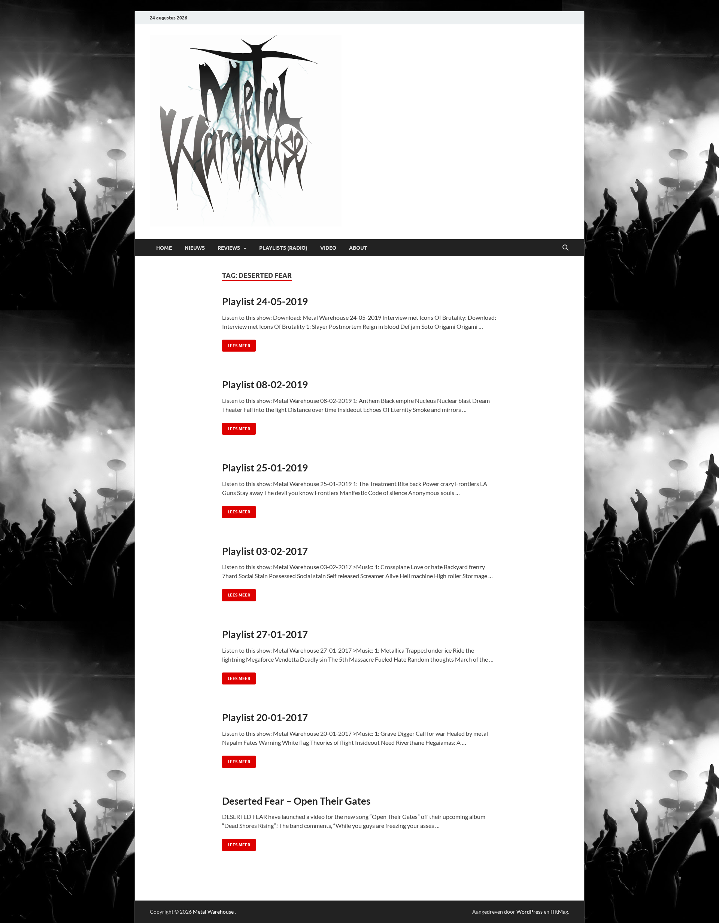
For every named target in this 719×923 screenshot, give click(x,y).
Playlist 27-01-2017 (265, 634)
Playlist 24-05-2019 (265, 301)
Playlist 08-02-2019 (265, 385)
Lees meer (236, 344)
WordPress (529, 911)
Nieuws (195, 248)
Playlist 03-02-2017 (265, 551)
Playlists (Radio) (283, 248)
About (358, 248)
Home (164, 248)
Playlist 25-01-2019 (265, 468)
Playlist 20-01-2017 (265, 717)
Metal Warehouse (213, 911)
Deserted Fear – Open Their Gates (296, 801)
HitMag (559, 911)
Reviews (229, 248)
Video (328, 248)
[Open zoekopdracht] (565, 247)
